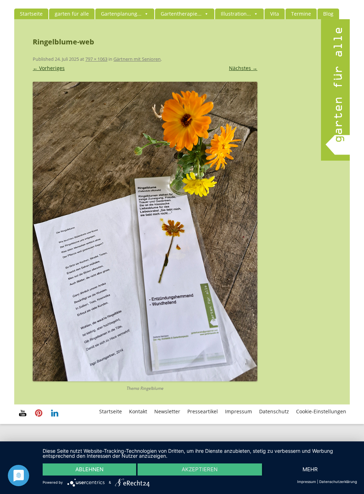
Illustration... (236, 13)
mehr (310, 469)
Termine (301, 13)
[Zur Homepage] (335, 158)
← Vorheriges (49, 68)
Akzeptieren (200, 469)
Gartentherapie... (181, 13)
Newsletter (167, 411)
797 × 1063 (96, 59)
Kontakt (138, 411)
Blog (328, 13)
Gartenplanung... (121, 13)
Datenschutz (274, 411)
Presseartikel (202, 411)
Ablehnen (89, 469)
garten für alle (72, 13)
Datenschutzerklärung (338, 481)
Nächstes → (243, 68)
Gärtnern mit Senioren (137, 59)
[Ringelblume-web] (145, 231)
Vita (274, 13)
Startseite (31, 13)
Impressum (238, 411)
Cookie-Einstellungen (321, 411)
